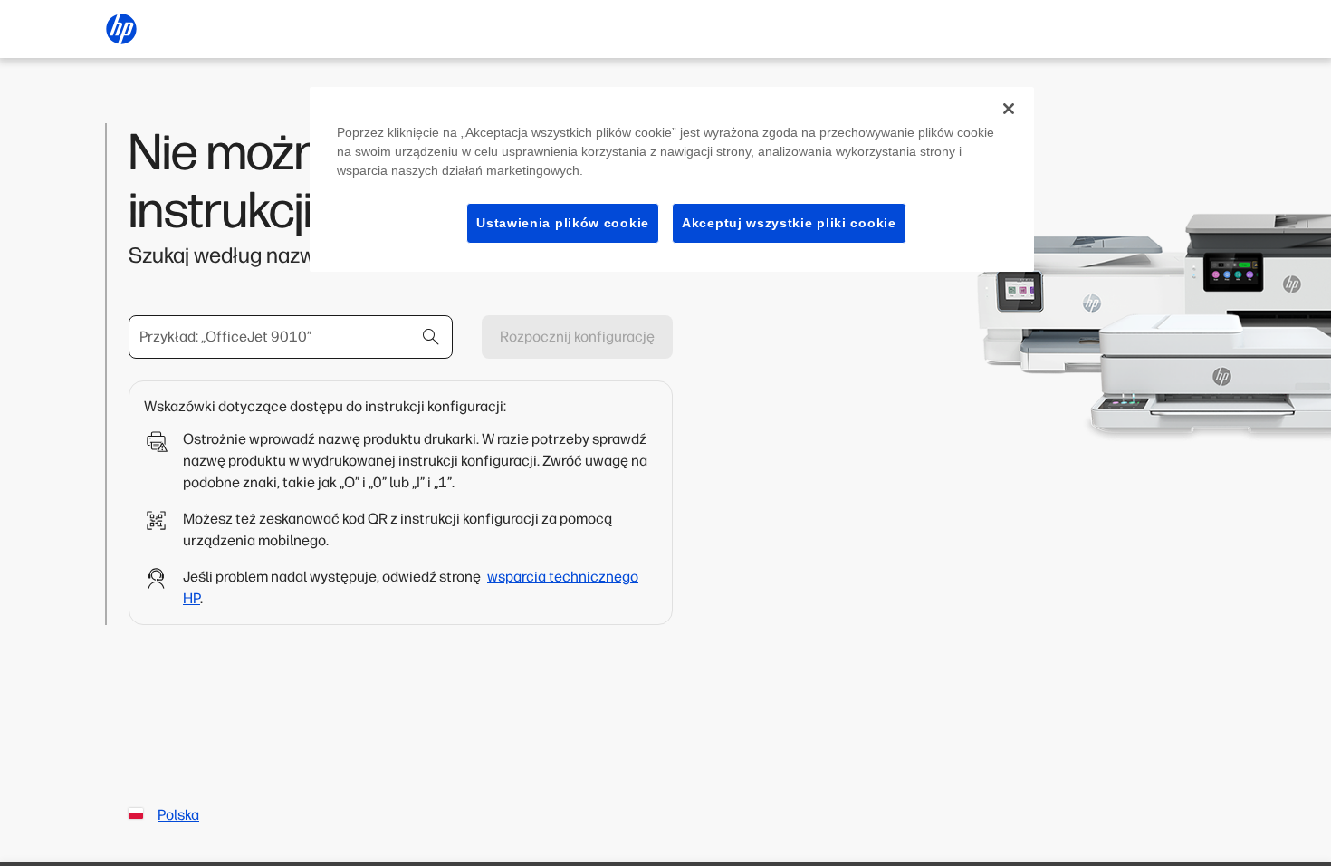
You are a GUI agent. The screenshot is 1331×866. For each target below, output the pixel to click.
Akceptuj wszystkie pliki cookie (789, 223)
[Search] (431, 336)
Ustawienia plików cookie (562, 223)
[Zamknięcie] (1009, 109)
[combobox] (291, 337)
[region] (672, 180)
